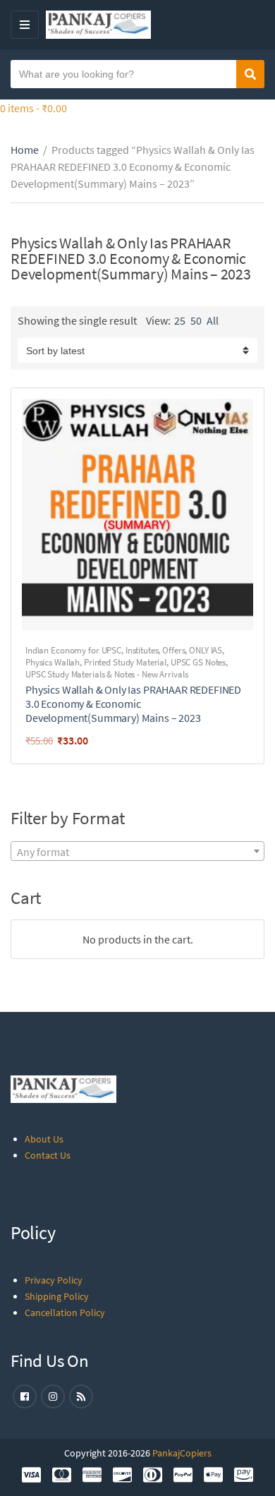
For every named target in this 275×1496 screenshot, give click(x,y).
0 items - (33, 108)
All (213, 320)
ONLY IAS (205, 650)
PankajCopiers (182, 1453)
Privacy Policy (53, 1280)
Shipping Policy (57, 1296)
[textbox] (137, 852)
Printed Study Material (125, 662)
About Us (44, 1139)
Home (25, 150)
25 (179, 320)
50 (196, 320)
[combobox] (137, 851)
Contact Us (48, 1155)
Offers (173, 650)
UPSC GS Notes (198, 662)
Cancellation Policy (65, 1312)
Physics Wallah (52, 662)
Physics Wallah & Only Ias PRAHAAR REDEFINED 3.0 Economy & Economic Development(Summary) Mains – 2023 (133, 703)
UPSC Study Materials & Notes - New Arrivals (106, 674)
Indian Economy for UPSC (73, 650)
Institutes (142, 650)
